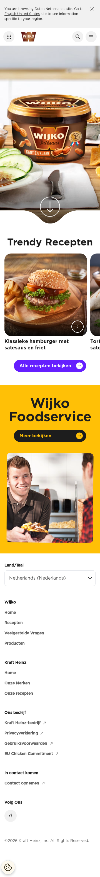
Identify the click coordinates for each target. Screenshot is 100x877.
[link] (50, 202)
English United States (22, 14)
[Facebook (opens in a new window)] (10, 816)
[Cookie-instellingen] (8, 867)
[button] (8, 36)
